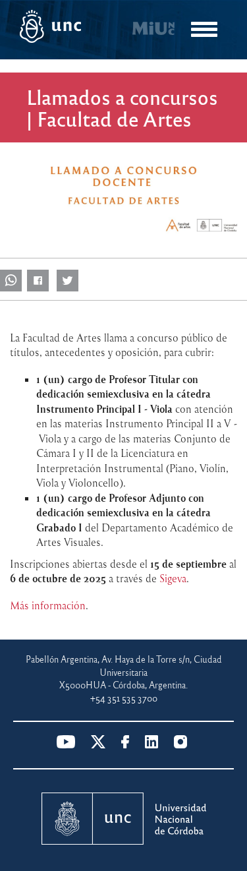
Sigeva (172, 578)
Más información (48, 605)
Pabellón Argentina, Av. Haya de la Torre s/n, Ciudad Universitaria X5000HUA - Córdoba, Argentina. (124, 671)
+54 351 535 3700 (123, 698)
